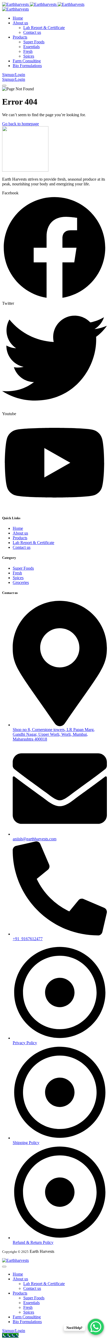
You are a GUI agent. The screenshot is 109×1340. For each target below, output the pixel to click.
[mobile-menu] (4, 85)
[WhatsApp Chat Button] (96, 1327)
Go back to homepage (20, 123)
